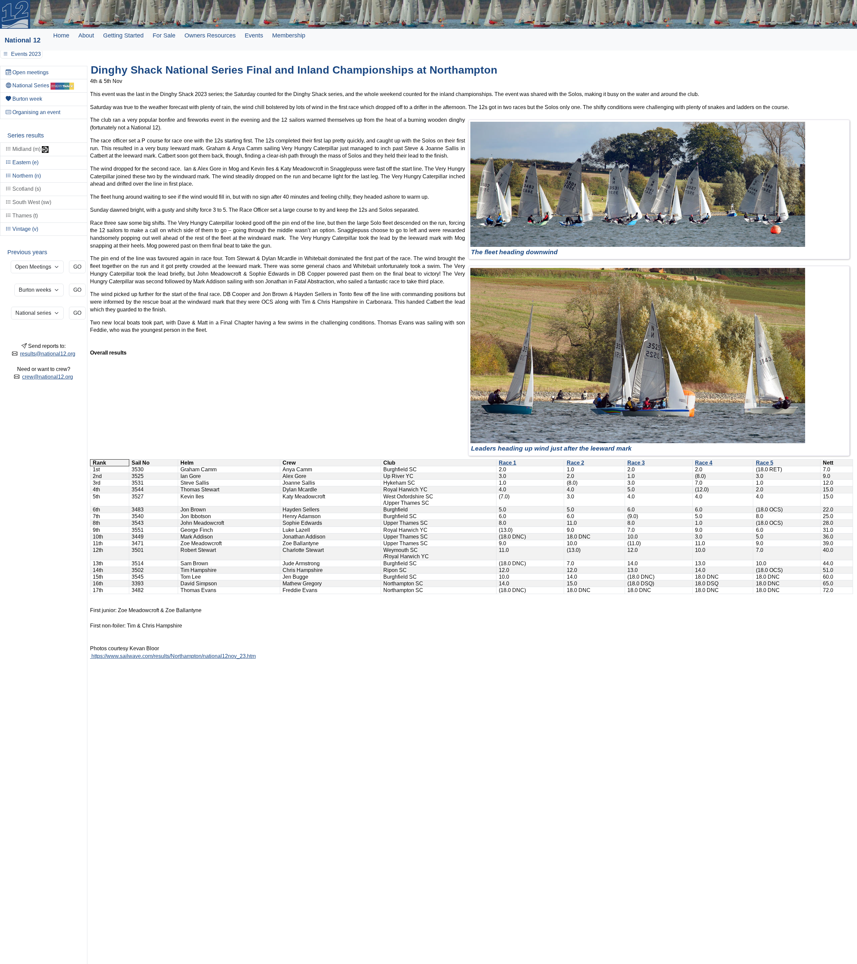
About (86, 35)
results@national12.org (47, 354)
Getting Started (123, 35)
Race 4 (703, 463)
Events (254, 35)
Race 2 (575, 463)
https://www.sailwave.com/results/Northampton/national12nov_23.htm (173, 656)
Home (61, 35)
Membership (288, 35)
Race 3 (636, 463)
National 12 (23, 40)
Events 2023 (25, 54)
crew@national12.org (47, 377)
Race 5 (764, 463)
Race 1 (507, 463)
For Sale (164, 35)
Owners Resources (210, 35)
